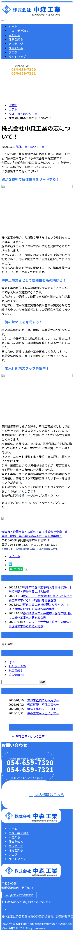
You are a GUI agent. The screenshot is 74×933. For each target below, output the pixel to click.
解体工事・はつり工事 (23, 113)
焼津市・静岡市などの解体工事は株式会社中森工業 (34, 531)
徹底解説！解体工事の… (43, 704)
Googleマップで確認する (18, 895)
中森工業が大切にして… (43, 713)
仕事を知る (16, 39)
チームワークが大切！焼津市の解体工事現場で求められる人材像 (40, 624)
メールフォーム (14, 78)
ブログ (13, 52)
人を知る (14, 35)
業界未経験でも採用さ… (43, 700)
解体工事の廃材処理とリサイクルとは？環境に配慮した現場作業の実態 (39, 606)
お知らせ (17, 666)
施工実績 (15, 670)
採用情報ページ (23, 495)
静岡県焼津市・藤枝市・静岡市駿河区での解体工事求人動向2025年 (40, 615)
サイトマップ (17, 56)
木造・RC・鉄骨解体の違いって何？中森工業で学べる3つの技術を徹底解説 (40, 598)
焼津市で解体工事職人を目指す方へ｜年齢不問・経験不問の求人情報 (40, 589)
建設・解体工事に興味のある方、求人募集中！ (31, 536)
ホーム (13, 26)
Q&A (13, 662)
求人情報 (16, 675)
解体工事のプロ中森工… (43, 709)
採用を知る (16, 48)
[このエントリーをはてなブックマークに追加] (10, 565)
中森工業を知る (19, 30)
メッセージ (16, 43)
